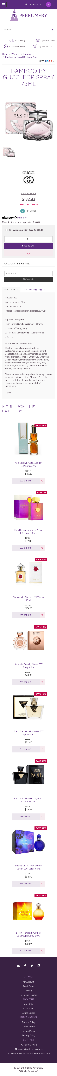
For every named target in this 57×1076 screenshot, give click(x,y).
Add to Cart (29, 246)
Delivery (28, 990)
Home (5, 54)
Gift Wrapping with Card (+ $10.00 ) (26, 230)
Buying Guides (28, 1013)
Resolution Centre (28, 995)
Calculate (29, 279)
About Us (28, 1004)
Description (11, 290)
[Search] (52, 29)
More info (22, 217)
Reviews (28, 290)
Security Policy (29, 1035)
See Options (25, 481)
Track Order (28, 986)
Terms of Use (28, 1026)
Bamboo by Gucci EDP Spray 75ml (21, 57)
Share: (41, 61)
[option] (28, 119)
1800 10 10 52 (30, 1044)
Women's (16, 54)
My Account (35, 4)
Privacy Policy (28, 1031)
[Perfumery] (28, 15)
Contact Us (28, 1008)
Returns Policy (28, 1022)
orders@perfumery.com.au (30, 1049)
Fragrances (29, 54)
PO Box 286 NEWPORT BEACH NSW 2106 (30, 1053)
